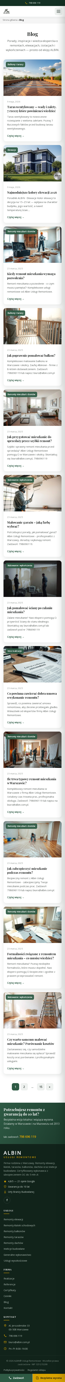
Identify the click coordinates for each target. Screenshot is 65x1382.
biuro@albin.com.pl (19, 1342)
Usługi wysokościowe (15, 1260)
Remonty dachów (13, 1243)
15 (40, 1087)
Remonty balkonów (14, 1231)
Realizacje (9, 1278)
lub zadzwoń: (20, 1137)
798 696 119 (34, 3)
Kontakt (8, 1307)
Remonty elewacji (13, 1219)
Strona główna (10, 19)
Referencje (10, 1284)
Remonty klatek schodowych (19, 1225)
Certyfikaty (10, 1290)
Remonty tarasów (14, 1237)
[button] (58, 11)
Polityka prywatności (14, 1369)
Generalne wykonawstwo (17, 1254)
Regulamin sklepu (37, 1369)
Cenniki (7, 1296)
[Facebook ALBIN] (7, 1200)
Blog (6, 1302)
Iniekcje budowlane (14, 1248)
